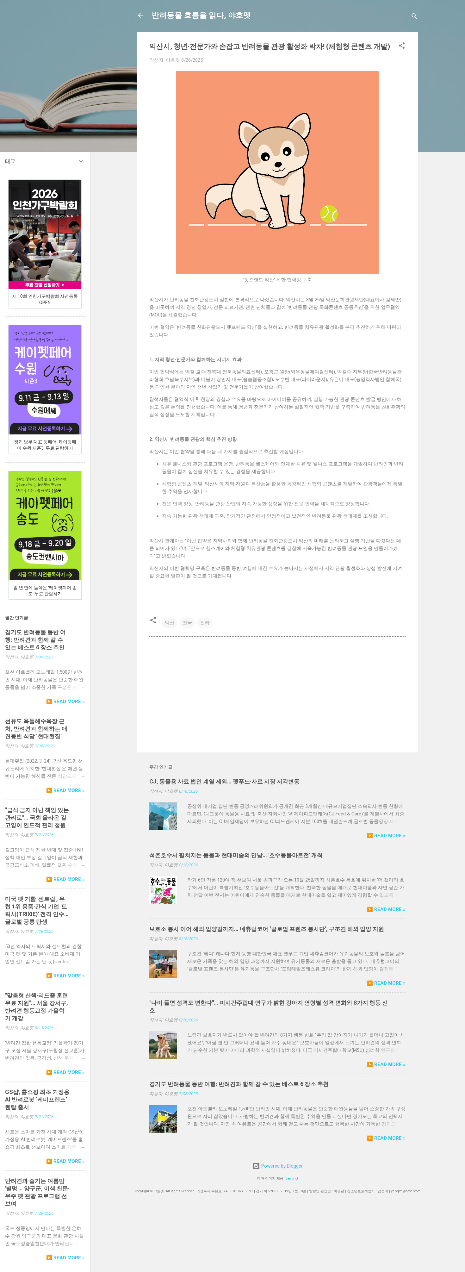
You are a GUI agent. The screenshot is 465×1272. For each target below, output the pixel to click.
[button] (402, 47)
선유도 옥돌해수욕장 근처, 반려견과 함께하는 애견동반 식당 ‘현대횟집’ (36, 728)
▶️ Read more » (386, 836)
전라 (205, 623)
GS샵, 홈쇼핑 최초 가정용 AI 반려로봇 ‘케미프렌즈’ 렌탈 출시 (37, 1099)
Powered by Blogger (281, 1166)
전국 (187, 623)
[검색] (414, 17)
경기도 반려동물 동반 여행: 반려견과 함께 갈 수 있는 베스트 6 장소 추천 (239, 1084)
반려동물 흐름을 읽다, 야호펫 (201, 15)
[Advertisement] (277, 693)
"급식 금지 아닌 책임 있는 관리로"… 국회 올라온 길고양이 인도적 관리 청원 (37, 817)
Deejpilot (291, 1178)
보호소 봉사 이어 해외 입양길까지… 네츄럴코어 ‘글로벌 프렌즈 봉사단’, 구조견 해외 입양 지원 (266, 929)
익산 (169, 623)
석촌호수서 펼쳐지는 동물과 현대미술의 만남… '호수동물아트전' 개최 (236, 855)
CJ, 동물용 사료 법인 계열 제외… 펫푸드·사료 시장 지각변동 (224, 781)
